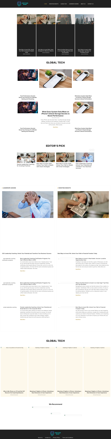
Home (45, 3)
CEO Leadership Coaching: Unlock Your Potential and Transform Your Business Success (84, 166)
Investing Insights (53, 3)
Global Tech (64, 3)
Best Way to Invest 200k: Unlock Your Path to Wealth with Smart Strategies (45, 165)
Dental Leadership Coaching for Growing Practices (25, 165)
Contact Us (90, 3)
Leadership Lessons (73, 3)
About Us (83, 3)
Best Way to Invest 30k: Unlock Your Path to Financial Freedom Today (26, 51)
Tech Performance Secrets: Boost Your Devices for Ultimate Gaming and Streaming (28, 97)
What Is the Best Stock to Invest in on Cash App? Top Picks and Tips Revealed (65, 51)
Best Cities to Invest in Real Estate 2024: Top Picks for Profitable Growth (84, 51)
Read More (55, 127)
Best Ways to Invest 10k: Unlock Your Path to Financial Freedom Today (77, 253)
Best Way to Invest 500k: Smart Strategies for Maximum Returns (46, 50)
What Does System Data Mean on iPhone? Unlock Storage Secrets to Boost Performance (55, 114)
